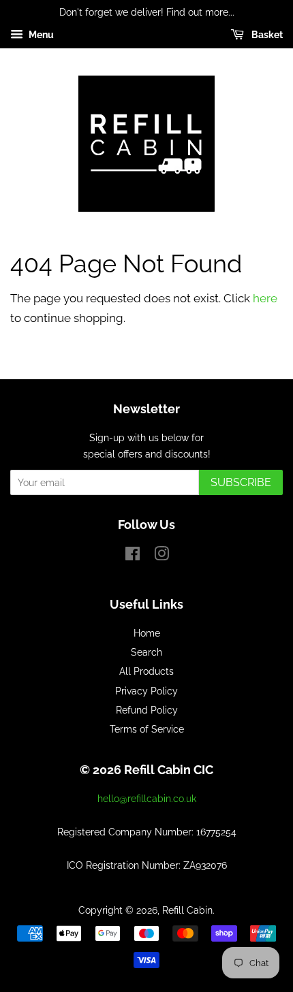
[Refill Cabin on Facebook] (132, 556)
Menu (40, 34)
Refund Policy (147, 710)
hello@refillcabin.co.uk (146, 798)
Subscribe (241, 482)
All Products (146, 671)
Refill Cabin (187, 910)
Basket (266, 34)
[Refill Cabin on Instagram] (161, 556)
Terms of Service (147, 729)
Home (147, 633)
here (265, 298)
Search (146, 652)
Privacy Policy (146, 691)
